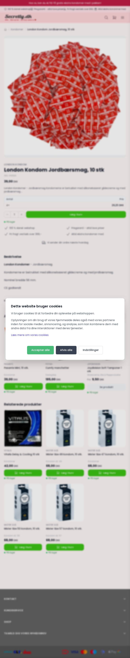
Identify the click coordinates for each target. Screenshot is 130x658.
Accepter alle (40, 350)
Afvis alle (66, 350)
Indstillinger (91, 350)
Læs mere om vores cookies (30, 335)
